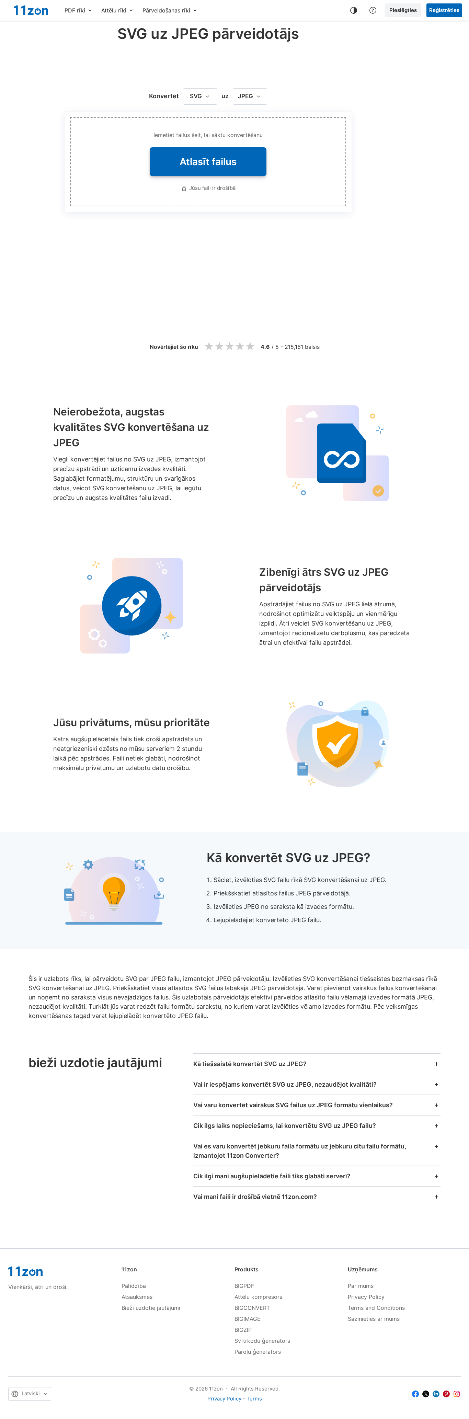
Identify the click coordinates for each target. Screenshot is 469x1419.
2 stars (219, 346)
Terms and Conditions (376, 1307)
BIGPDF (244, 1285)
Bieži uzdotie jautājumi (151, 1307)
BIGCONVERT (252, 1307)
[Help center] (373, 10)
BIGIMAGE (248, 1318)
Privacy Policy (366, 1296)
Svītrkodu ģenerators (262, 1340)
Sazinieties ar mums (374, 1318)
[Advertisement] (208, 63)
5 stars (250, 346)
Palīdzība (134, 1285)
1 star (209, 346)
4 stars (240, 346)
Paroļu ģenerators (258, 1351)
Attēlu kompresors (258, 1296)
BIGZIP (243, 1329)
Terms (254, 1398)
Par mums (361, 1285)
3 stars (229, 346)
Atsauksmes (137, 1296)
